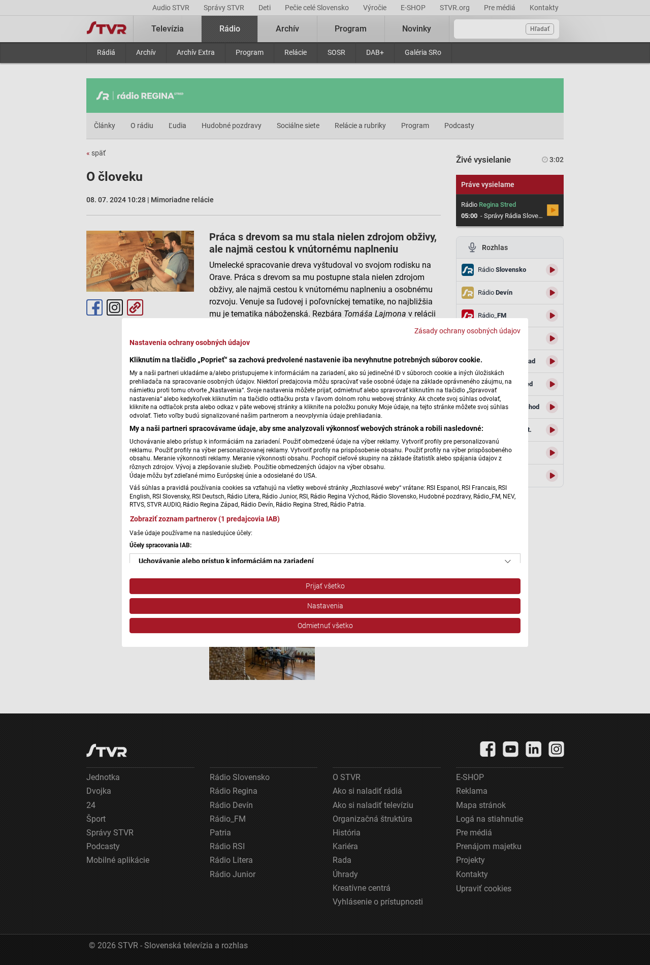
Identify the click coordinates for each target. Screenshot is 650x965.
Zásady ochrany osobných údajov (467, 331)
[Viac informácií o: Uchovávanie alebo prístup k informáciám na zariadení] (508, 561)
